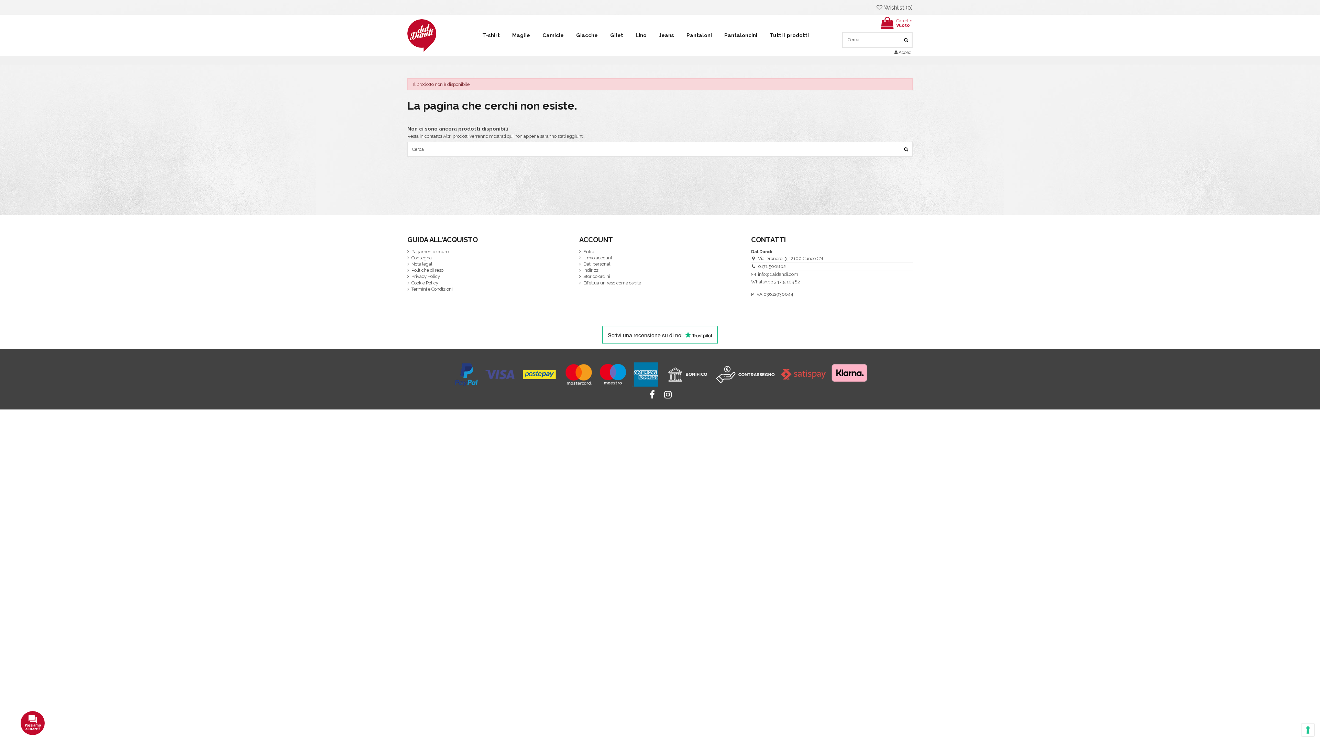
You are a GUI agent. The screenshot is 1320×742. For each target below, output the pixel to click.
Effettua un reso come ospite (612, 283)
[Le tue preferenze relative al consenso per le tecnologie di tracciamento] (1307, 730)
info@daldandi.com (778, 274)
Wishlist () (898, 7)
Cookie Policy (424, 283)
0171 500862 (772, 266)
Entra (588, 251)
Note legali (422, 264)
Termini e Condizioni (432, 289)
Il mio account (597, 258)
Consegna (421, 258)
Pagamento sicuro (430, 251)
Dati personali (597, 264)
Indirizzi (591, 270)
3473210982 (787, 281)
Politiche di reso (427, 270)
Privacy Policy (425, 276)
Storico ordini (596, 276)
